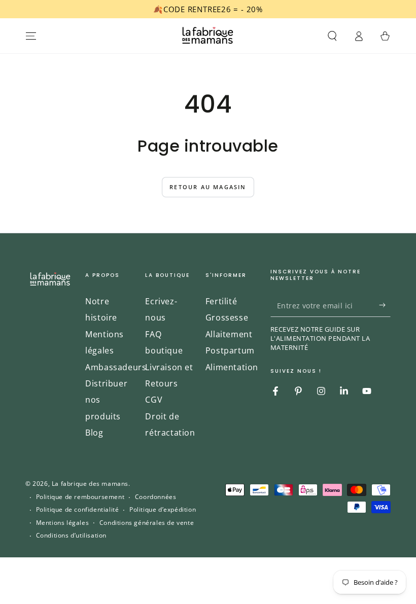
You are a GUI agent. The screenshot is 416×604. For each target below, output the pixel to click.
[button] (332, 36)
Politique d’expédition (162, 510)
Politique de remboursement (80, 497)
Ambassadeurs (115, 367)
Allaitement (229, 334)
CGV (153, 399)
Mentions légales (62, 523)
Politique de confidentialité (77, 510)
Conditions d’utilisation (71, 535)
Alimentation (231, 367)
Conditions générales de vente (146, 523)
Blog (94, 432)
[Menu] (31, 36)
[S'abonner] (385, 305)
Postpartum (230, 350)
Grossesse (226, 317)
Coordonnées (156, 497)
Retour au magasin (207, 187)
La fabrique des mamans (90, 483)
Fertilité (221, 301)
